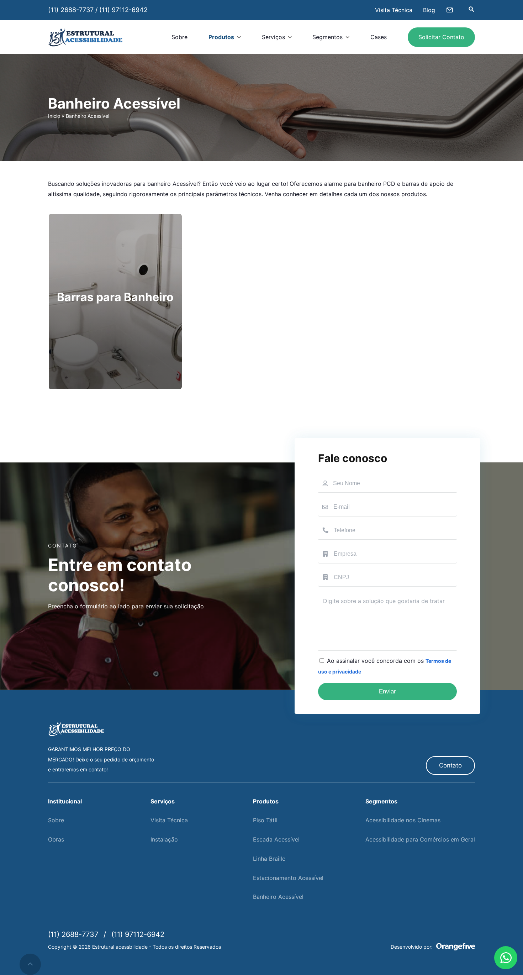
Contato (450, 765)
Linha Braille (269, 858)
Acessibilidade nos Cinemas (402, 820)
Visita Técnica (393, 10)
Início (54, 116)
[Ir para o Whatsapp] (505, 957)
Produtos (221, 37)
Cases (378, 37)
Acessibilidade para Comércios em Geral (420, 839)
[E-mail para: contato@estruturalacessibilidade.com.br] (450, 10)
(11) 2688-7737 (71, 10)
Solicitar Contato (441, 37)
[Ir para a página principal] (85, 37)
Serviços (273, 37)
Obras (56, 839)
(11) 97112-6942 (123, 10)
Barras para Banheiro (115, 297)
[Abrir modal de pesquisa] (471, 10)
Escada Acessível (276, 839)
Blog (429, 10)
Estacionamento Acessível (288, 877)
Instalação (164, 839)
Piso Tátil (265, 820)
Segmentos (327, 37)
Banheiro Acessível (278, 896)
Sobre (179, 37)
